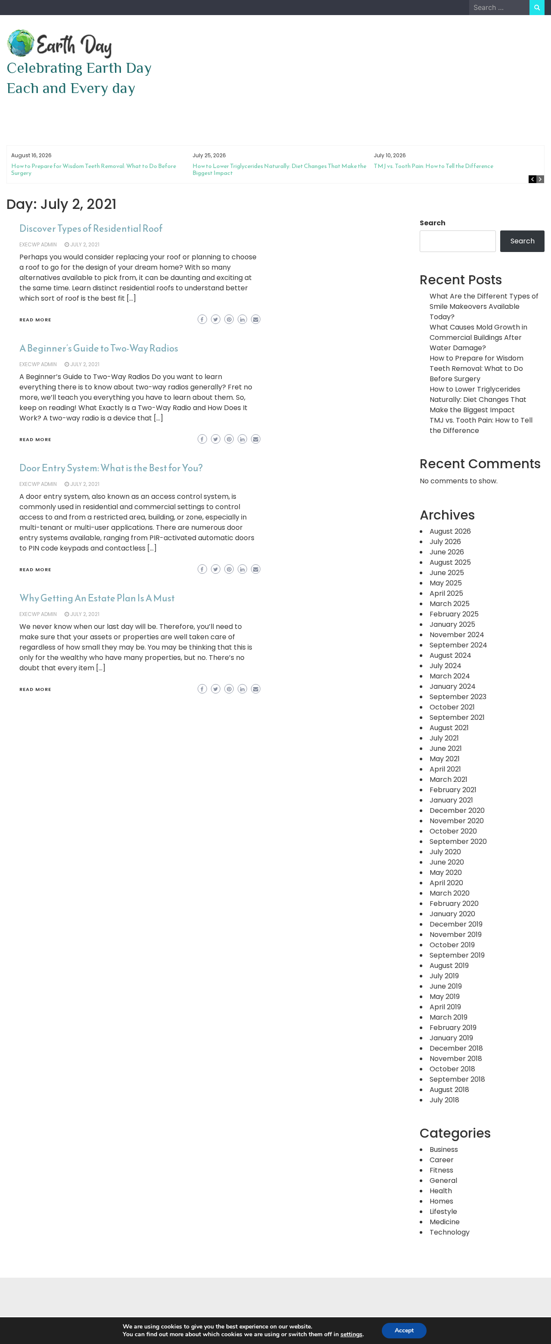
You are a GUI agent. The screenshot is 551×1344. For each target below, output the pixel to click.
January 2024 (453, 686)
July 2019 (444, 976)
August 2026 (450, 531)
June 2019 (446, 986)
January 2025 (452, 624)
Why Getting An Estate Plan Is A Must (97, 598)
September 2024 (458, 645)
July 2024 (445, 666)
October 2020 (453, 831)
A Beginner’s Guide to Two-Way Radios (98, 348)
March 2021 (448, 779)
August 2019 (449, 966)
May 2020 (446, 872)
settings (351, 1334)
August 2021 (449, 728)
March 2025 (450, 604)
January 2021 (451, 800)
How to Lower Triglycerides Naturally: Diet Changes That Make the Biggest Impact (279, 169)
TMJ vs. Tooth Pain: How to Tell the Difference (433, 166)
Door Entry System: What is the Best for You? (111, 468)
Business (444, 1149)
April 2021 (445, 769)
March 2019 (448, 1017)
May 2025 (446, 583)
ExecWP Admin (38, 244)
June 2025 (447, 573)
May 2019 (445, 997)
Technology (450, 1232)
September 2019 (457, 955)
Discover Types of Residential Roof (91, 228)
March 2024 (450, 676)
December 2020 (457, 810)
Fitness (441, 1170)
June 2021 (446, 748)
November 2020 (457, 821)
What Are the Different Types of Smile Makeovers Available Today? (484, 306)
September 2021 (457, 717)
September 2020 (458, 841)
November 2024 (457, 635)
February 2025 (454, 614)
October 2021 (452, 707)
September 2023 (458, 697)
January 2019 (451, 1038)
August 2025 (450, 562)
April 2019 (445, 1007)
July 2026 (445, 542)
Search (433, 223)
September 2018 (457, 1079)
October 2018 (452, 1069)
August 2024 (450, 655)
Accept (404, 1330)
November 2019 (456, 935)
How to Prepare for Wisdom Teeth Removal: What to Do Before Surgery (93, 169)
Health (441, 1191)
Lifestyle (443, 1211)
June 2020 (447, 862)
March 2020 (450, 893)
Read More (35, 319)
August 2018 (449, 1090)
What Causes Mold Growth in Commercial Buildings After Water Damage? (478, 337)
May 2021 (445, 759)
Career (442, 1160)
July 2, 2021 (84, 244)
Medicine (445, 1222)
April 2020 (446, 883)
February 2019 (453, 1028)
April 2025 (446, 593)
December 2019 (456, 924)
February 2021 (453, 790)
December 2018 (456, 1048)
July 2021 (444, 738)
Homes (441, 1201)
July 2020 (445, 852)
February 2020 (454, 903)
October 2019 (452, 945)
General (443, 1180)
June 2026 (447, 552)
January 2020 (452, 914)
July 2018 (444, 1100)
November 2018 (456, 1059)
